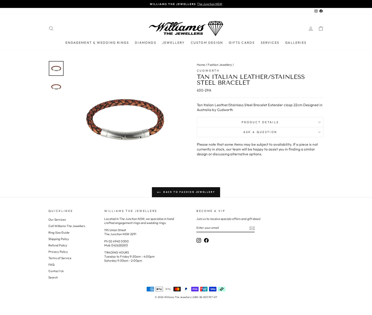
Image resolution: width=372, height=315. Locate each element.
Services (270, 42)
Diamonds (145, 42)
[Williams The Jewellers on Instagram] (198, 240)
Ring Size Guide (59, 232)
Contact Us (56, 271)
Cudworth (208, 70)
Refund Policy (57, 245)
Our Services (57, 219)
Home (201, 65)
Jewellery (173, 42)
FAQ (51, 264)
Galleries (296, 42)
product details (260, 122)
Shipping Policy (58, 239)
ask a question (260, 132)
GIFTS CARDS (242, 42)
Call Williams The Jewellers (66, 226)
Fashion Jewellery (220, 65)
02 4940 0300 (118, 241)
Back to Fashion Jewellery (188, 191)
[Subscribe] (252, 228)
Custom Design (207, 42)
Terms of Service (59, 258)
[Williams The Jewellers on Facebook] (206, 240)
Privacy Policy (58, 252)
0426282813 (119, 245)
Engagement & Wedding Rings (97, 42)
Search (53, 277)
